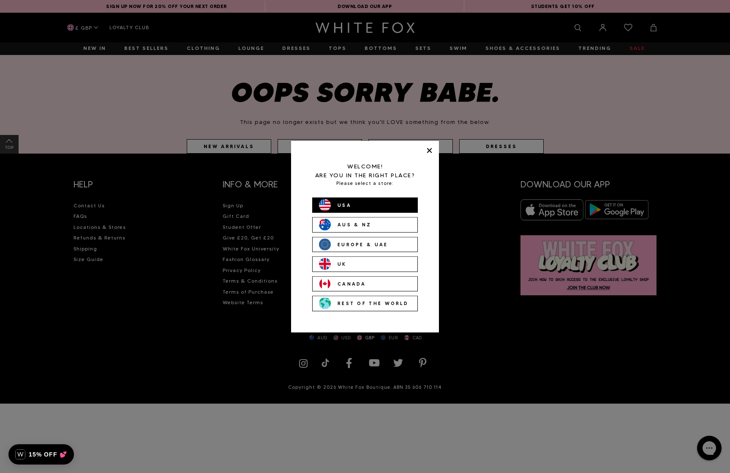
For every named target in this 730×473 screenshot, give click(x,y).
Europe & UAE (363, 244)
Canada (352, 283)
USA (344, 205)
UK (342, 264)
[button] (41, 454)
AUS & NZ (354, 225)
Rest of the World (373, 303)
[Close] (429, 150)
